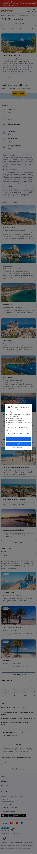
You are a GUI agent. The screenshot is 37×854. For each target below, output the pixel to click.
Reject (18, 444)
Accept (18, 439)
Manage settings (18, 447)
